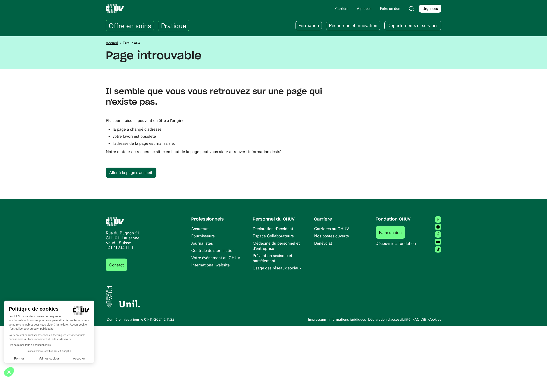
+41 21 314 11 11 (119, 247)
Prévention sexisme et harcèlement (272, 258)
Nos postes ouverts (331, 235)
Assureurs (200, 228)
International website (210, 264)
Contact (116, 264)
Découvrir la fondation (396, 243)
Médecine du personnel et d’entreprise (276, 246)
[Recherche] (411, 8)
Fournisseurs (203, 235)
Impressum (317, 319)
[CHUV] (115, 221)
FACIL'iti (419, 319)
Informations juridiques (347, 319)
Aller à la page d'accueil (130, 172)
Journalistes (202, 243)
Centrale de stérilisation (213, 250)
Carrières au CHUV (331, 228)
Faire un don (392, 232)
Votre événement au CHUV (215, 257)
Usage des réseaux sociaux (277, 267)
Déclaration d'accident (273, 228)
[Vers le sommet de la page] (537, 370)
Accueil (112, 43)
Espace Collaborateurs (273, 235)
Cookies (434, 319)
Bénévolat (323, 243)
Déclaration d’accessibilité (389, 319)
